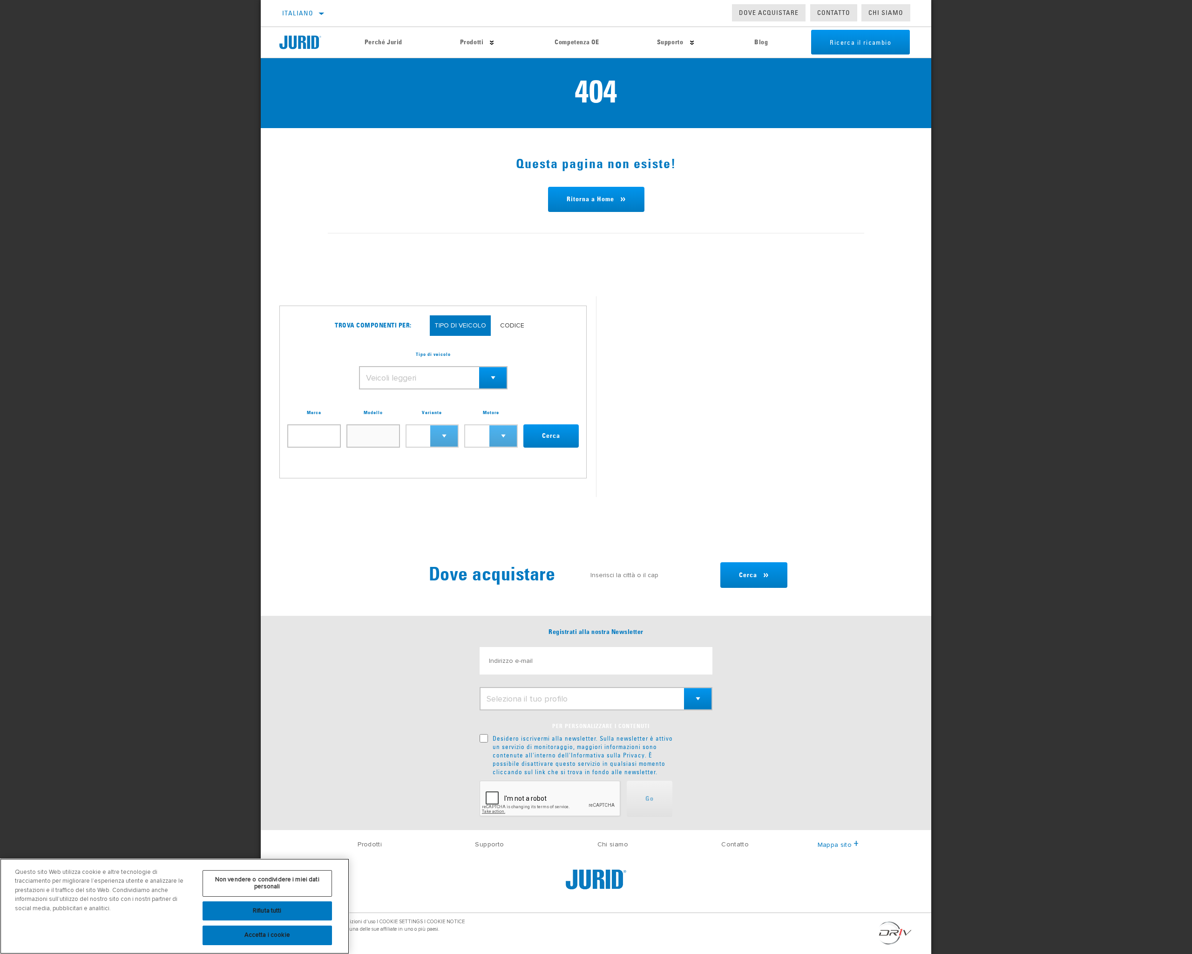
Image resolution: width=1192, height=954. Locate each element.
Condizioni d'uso (356, 922)
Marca (314, 412)
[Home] (307, 42)
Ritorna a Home (590, 199)
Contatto (833, 12)
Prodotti (472, 42)
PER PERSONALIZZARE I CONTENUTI (601, 726)
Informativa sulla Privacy (608, 755)
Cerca (551, 436)
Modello (373, 412)
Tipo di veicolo (433, 354)
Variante (432, 412)
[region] (174, 906)
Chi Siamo (885, 12)
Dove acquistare (769, 12)
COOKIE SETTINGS (401, 922)
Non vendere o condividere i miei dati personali (267, 883)
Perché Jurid (383, 42)
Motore (491, 412)
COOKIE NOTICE (446, 922)
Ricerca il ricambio (860, 42)
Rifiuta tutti (267, 910)
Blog (761, 42)
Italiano (297, 13)
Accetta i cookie (267, 934)
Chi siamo (612, 844)
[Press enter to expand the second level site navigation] (492, 43)
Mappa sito (835, 845)
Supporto (670, 42)
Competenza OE (577, 42)
